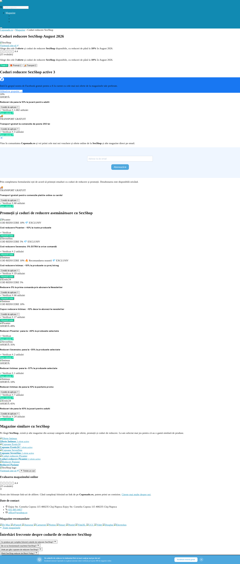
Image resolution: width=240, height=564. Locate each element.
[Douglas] (108, 524)
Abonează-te (120, 167)
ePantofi (15, 21)
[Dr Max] (5, 524)
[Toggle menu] (1, 27)
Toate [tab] (4, 65)
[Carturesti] (40, 524)
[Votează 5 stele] (13, 51)
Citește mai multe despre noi (136, 494)
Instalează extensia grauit (186, 560)
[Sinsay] (61, 524)
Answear (15, 15)
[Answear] (28, 524)
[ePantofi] (16, 524)
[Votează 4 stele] (10, 51)
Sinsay (14, 18)
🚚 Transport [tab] (30, 65)
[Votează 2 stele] (4, 51)
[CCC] (90, 524)
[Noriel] (70, 524)
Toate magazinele (11, 527)
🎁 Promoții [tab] (15, 65)
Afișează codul (7, 236)
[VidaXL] (80, 524)
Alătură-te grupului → (11, 91)
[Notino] (52, 524)
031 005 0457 (15, 509)
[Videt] (98, 524)
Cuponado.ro (6, 30)
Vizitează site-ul (8, 45)
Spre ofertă (6, 113)
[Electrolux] (120, 524)
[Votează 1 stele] (1, 51)
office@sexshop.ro (17, 512)
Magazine (10, 12)
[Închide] (201, 559)
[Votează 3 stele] (7, 51)
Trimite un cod (28, 471)
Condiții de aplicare (9, 107)
